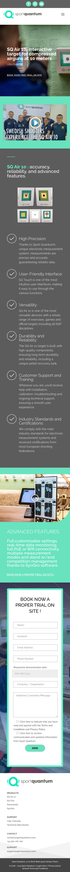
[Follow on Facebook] (28, 4)
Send (35, 748)
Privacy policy (54, 866)
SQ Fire (10, 800)
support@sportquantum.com (21, 851)
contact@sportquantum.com (21, 837)
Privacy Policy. (38, 729)
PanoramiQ (12, 804)
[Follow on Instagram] (35, 4)
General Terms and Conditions (35, 868)
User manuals (14, 821)
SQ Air (10, 797)
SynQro (10, 808)
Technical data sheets (18, 825)
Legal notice (41, 866)
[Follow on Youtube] (41, 4)
